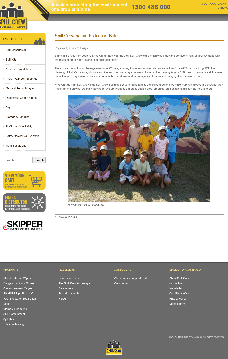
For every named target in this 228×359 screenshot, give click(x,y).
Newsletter (175, 288)
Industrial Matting (16, 145)
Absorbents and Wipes (19, 69)
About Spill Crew (179, 278)
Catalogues (66, 288)
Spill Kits (11, 59)
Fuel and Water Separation (19, 298)
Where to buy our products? (130, 278)
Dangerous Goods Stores (21, 97)
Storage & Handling (18, 117)
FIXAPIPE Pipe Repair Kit (21, 78)
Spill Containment (16, 50)
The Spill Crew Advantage (74, 283)
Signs (9, 107)
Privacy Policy (177, 298)
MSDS (63, 298)
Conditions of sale (180, 293)
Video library (177, 303)
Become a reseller (70, 278)
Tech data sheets (69, 293)
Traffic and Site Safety (19, 126)
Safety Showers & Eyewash (22, 136)
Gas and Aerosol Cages (20, 88)
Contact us (175, 283)
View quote (121, 283)
